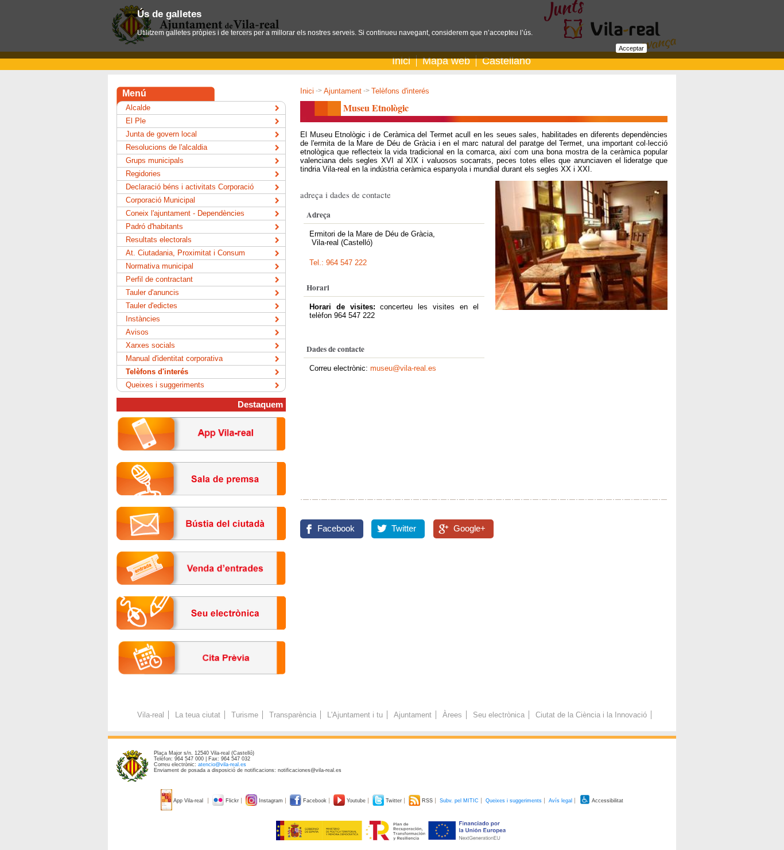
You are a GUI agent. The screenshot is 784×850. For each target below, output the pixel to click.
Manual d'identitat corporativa (174, 358)
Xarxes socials (150, 345)
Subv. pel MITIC (459, 801)
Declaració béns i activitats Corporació (190, 187)
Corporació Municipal (160, 200)
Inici (401, 61)
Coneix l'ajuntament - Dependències (185, 213)
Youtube (356, 801)
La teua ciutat (197, 715)
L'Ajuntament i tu (355, 715)
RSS (427, 801)
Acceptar (631, 48)
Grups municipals (155, 160)
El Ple (136, 121)
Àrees (452, 715)
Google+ (469, 528)
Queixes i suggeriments (165, 385)
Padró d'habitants (154, 226)
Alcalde (138, 107)
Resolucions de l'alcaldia (166, 147)
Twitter (403, 528)
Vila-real (150, 715)
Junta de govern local (161, 134)
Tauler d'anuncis (152, 292)
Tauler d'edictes (151, 305)
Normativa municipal (159, 266)
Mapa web (446, 61)
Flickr (232, 801)
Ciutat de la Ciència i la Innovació (591, 715)
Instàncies (143, 319)
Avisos (137, 332)
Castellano (506, 61)
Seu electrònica (499, 715)
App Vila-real (188, 801)
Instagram (271, 801)
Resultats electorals (159, 239)
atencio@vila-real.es (222, 764)
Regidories (143, 173)
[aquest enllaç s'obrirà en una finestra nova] (201, 638)
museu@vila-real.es (403, 368)
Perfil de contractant (159, 279)
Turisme (244, 715)
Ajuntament (343, 91)
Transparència (292, 715)
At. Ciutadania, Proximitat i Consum (185, 253)
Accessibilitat (607, 801)
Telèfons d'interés (400, 91)
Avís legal (560, 801)
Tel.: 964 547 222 (338, 262)
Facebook (336, 528)
